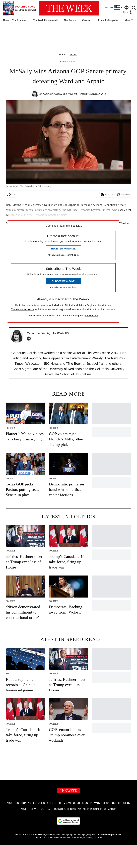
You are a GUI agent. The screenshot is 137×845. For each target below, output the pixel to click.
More (128, 20)
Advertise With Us (32, 809)
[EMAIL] (29, 338)
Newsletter (125, 194)
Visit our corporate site (110, 834)
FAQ (49, 809)
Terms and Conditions (73, 803)
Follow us (109, 194)
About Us (13, 803)
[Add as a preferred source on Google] (68, 821)
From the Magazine (108, 20)
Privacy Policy (99, 803)
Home (61, 54)
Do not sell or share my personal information (85, 809)
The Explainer (19, 20)
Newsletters (70, 20)
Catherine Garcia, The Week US (60, 93)
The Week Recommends (45, 20)
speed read (68, 62)
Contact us (91, 315)
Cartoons (86, 20)
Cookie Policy (121, 803)
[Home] (5, 20)
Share (13, 194)
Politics (73, 54)
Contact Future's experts (38, 803)
